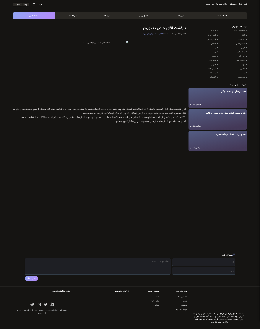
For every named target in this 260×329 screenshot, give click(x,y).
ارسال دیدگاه (31, 278)
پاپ (243, 73)
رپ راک (242, 56)
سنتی (214, 56)
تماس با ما (243, 4)
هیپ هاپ (212, 68)
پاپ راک (213, 73)
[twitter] (46, 306)
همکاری (156, 305)
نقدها (185, 301)
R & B (213, 31)
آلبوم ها (107, 15)
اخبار (161, 33)
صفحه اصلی (33, 15)
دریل (243, 47)
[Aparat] (52, 306)
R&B (243, 35)
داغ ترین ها (182, 296)
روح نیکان (241, 52)
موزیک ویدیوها (181, 309)
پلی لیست (210, 4)
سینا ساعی (212, 60)
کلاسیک (213, 77)
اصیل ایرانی (211, 35)
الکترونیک (241, 39)
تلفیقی (213, 43)
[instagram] (39, 306)
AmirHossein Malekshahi (48, 310)
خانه (157, 296)
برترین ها (181, 15)
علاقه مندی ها (221, 4)
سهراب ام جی (240, 60)
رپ (214, 52)
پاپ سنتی (241, 77)
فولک (243, 64)
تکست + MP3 (223, 15)
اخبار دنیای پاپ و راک (150, 33)
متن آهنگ (73, 15)
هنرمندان (184, 305)
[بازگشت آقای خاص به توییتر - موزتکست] (133, 9)
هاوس (242, 68)
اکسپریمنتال (211, 39)
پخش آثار (233, 4)
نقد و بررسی (143, 15)
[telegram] (32, 306)
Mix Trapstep (239, 31)
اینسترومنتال (240, 43)
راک (214, 47)
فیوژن (213, 64)
